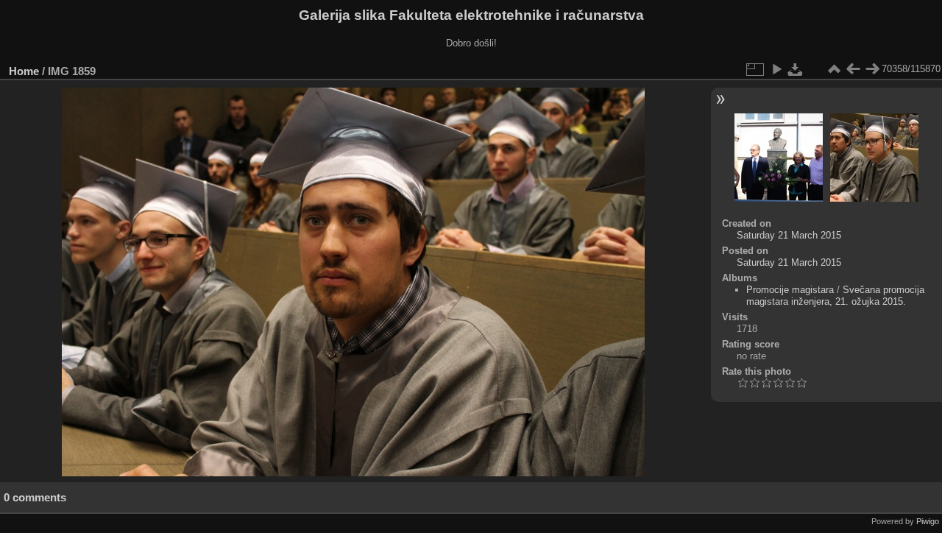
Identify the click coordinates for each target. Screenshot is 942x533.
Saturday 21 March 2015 (789, 235)
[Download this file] (795, 69)
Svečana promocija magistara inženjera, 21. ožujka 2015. (835, 295)
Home (24, 71)
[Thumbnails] (833, 69)
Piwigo (927, 521)
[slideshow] (776, 69)
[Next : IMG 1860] (872, 69)
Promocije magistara (790, 289)
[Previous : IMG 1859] (853, 69)
